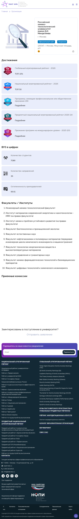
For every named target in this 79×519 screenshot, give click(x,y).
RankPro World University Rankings (51, 404)
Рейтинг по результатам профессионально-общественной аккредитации (16, 393)
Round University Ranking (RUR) (50, 382)
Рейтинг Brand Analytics (9, 415)
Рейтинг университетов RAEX (11, 376)
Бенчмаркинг (45, 428)
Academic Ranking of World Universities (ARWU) (55, 373)
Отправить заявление (39, 334)
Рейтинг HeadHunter (8, 409)
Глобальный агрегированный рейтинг (56, 362)
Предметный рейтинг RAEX (11, 438)
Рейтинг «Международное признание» (14, 397)
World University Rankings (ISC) (50, 401)
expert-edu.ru (8, 466)
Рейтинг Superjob (7, 406)
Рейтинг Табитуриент (9, 412)
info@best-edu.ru (9, 472)
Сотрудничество (44, 506)
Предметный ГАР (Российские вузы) (14, 444)
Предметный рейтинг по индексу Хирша (15, 436)
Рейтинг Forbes (7, 400)
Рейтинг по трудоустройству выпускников (16, 417)
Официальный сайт (46, 41)
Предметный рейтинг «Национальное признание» (18, 447)
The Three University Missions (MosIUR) (52, 376)
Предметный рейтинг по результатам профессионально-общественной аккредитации (18, 429)
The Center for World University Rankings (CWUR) (55, 393)
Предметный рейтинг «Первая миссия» (15, 441)
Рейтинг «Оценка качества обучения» (14, 389)
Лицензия (62, 41)
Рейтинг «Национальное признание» (14, 403)
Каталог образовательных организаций (57, 423)
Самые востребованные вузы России (14, 382)
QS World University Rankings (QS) (50, 370)
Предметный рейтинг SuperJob (12, 450)
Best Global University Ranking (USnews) (52, 379)
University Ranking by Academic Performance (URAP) (56, 399)
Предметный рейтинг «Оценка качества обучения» (18, 433)
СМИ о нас (44, 432)
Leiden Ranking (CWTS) (47, 385)
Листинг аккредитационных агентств (52, 419)
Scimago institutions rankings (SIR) (51, 396)
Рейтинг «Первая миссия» (10, 373)
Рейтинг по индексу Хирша (10, 379)
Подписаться (69, 352)
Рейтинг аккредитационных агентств (56, 415)
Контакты (12, 506)
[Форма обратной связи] (76, 516)
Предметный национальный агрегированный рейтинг (14, 423)
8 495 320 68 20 (8, 469)
